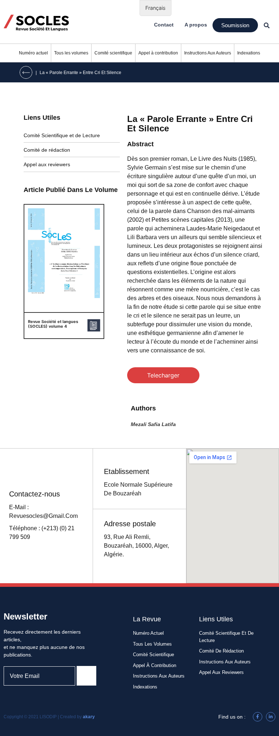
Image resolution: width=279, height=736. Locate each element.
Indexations (248, 53)
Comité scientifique (113, 53)
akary (89, 716)
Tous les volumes (71, 53)
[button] (235, 25)
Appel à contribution (158, 53)
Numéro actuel (33, 53)
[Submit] (86, 676)
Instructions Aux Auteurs (207, 53)
